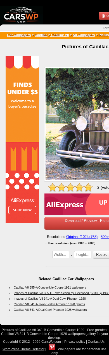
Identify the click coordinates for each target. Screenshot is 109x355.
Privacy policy (74, 342)
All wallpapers (84, 35)
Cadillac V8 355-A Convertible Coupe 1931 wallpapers (50, 287)
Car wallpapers (19, 35)
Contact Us (96, 342)
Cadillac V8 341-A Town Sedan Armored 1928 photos (49, 304)
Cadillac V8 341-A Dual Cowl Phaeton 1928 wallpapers (50, 309)
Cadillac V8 (59, 35)
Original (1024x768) (82, 237)
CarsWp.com (51, 342)
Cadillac (41, 35)
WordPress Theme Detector (23, 349)
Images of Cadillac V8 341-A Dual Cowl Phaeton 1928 (50, 298)
